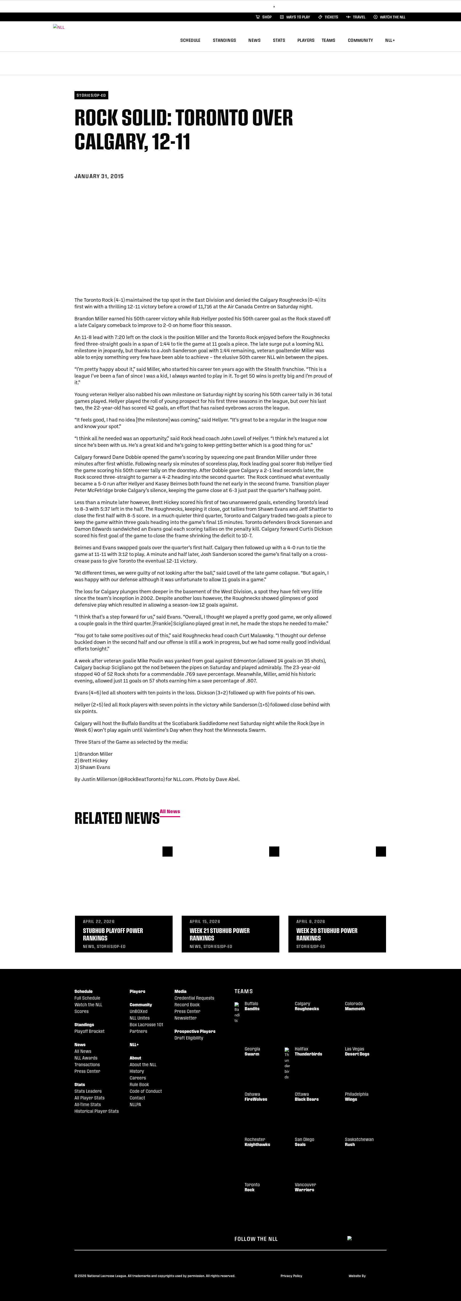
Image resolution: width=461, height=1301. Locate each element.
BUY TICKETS (258, 6)
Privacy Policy (291, 1276)
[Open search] (406, 39)
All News (170, 811)
